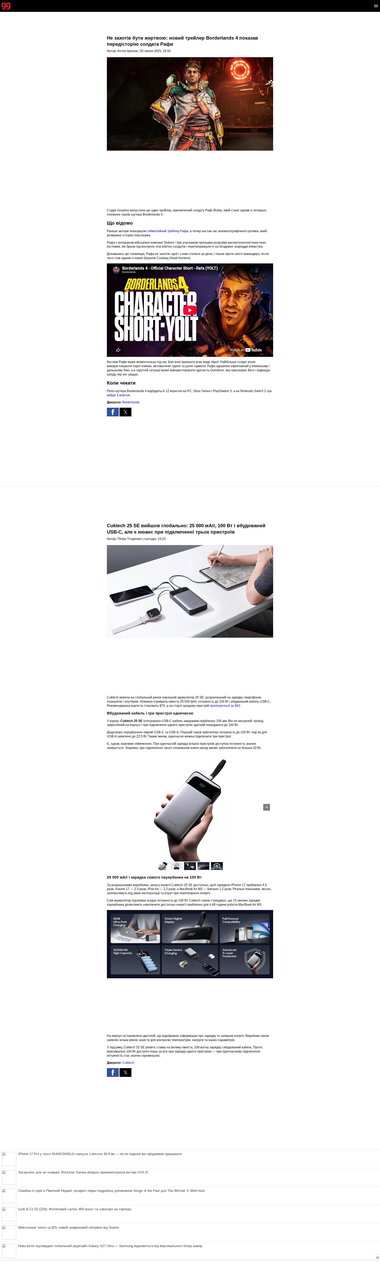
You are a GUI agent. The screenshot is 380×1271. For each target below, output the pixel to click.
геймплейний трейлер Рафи (167, 231)
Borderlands (131, 402)
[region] (190, 27)
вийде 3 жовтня (118, 395)
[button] (113, 412)
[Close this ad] (377, 1257)
